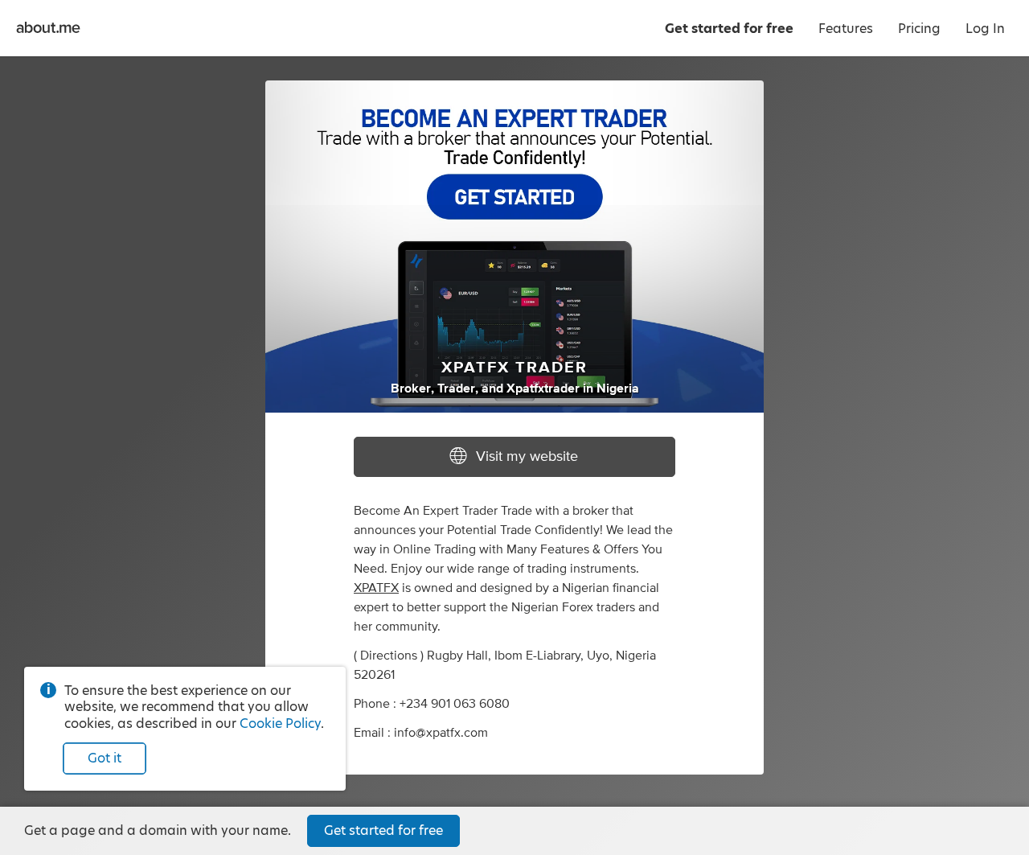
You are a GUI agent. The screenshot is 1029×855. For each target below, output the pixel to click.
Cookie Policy (280, 723)
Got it (104, 758)
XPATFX (376, 588)
